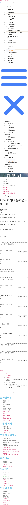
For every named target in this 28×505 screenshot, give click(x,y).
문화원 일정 (10, 62)
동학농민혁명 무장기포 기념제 (15, 36)
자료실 (9, 48)
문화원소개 (8, 6)
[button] (14, 91)
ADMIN (8, 377)
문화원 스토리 (11, 58)
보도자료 (10, 60)
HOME (7, 374)
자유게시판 (10, 46)
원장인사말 (10, 9)
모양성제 (10, 34)
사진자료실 (10, 50)
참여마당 (8, 44)
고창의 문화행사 (10, 26)
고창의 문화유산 (11, 137)
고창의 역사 (9, 19)
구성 (9, 14)
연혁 (9, 10)
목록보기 (2, 370)
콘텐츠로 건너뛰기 (5, 1)
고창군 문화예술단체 (12, 162)
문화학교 (8, 37)
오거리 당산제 (11, 28)
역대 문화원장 (11, 12)
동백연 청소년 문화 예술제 (14, 30)
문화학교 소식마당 (12, 153)
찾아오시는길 (11, 132)
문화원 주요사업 (11, 16)
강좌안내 (10, 40)
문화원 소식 (9, 54)
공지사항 (10, 56)
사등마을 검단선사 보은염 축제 (15, 32)
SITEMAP (8, 375)
